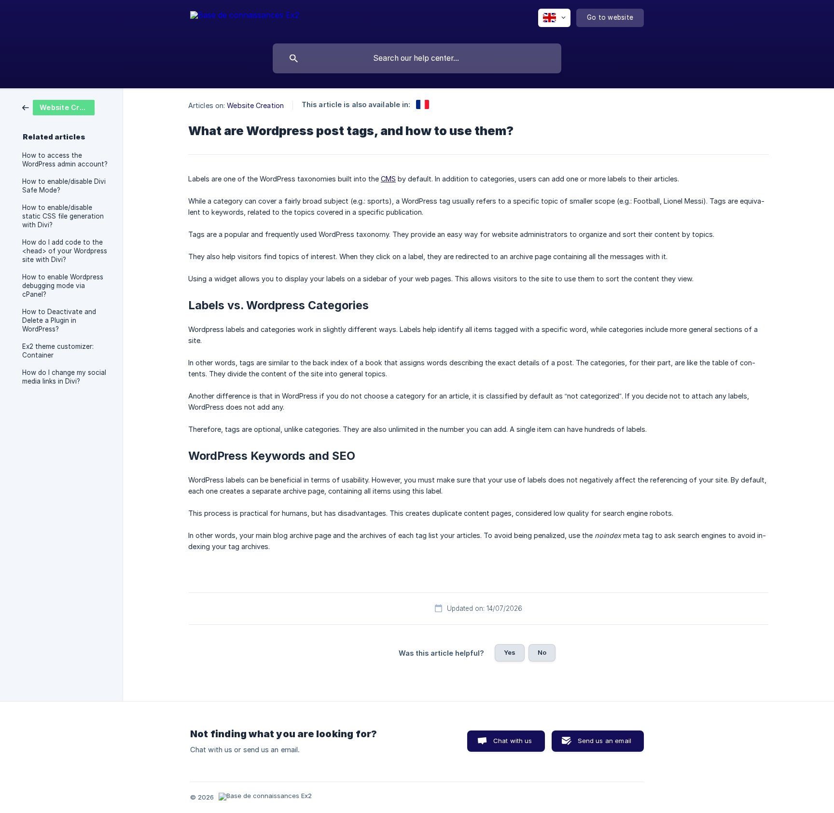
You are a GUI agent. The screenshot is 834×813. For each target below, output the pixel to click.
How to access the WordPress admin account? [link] (65, 160)
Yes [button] (509, 652)
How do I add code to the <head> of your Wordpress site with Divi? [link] (64, 250)
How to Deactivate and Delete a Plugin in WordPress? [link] (59, 320)
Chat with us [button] (512, 740)
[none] (244, 19)
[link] (58, 106)
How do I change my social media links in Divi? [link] (64, 377)
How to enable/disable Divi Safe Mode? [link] (64, 186)
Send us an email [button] (604, 740)
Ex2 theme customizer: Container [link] (58, 351)
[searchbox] (417, 58)
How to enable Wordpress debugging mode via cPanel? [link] (62, 285)
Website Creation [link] (255, 105)
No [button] (542, 652)
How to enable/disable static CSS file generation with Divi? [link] (63, 216)
